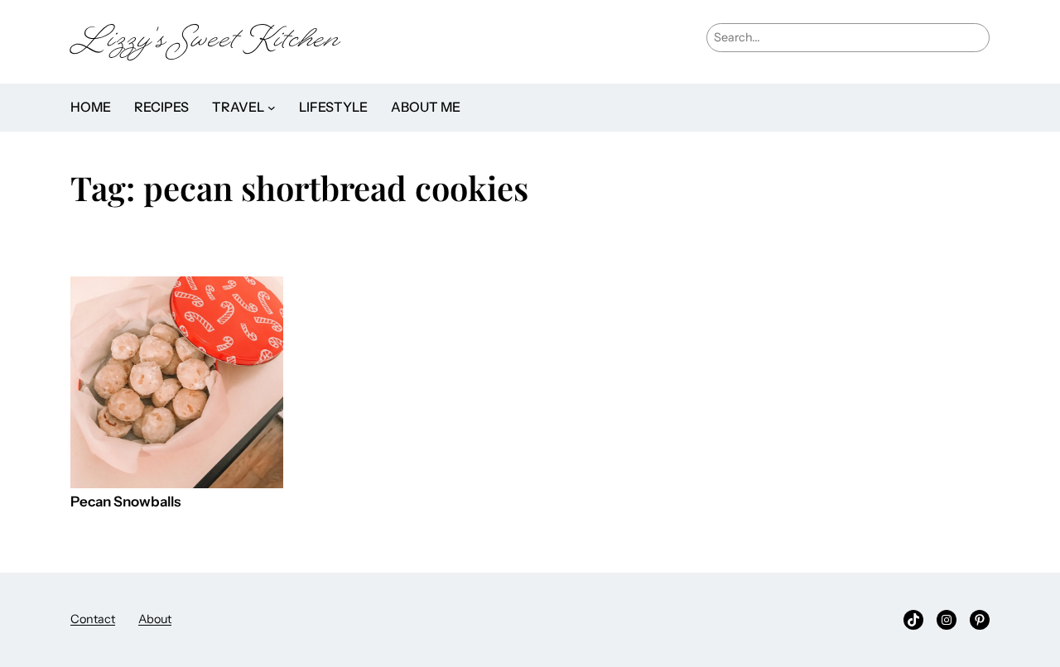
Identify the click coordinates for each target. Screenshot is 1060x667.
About (154, 619)
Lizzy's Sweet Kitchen (205, 42)
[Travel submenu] (271, 107)
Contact (92, 619)
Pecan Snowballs (125, 502)
